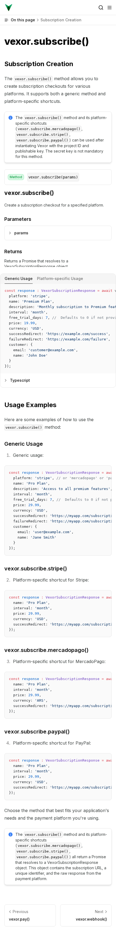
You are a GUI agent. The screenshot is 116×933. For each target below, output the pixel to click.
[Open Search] (101, 7)
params (21, 233)
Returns (13, 251)
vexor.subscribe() (29, 193)
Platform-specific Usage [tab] (60, 278)
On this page (46, 20)
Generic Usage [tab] (19, 278)
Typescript (20, 380)
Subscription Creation (38, 64)
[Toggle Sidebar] (109, 7)
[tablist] (58, 279)
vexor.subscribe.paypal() (37, 731)
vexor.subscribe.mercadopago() (46, 650)
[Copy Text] (109, 290)
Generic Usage (23, 444)
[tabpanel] (58, 328)
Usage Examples (30, 405)
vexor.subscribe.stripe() (35, 568)
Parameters (17, 219)
